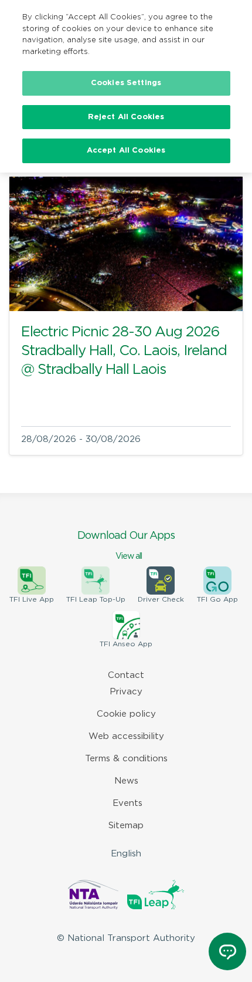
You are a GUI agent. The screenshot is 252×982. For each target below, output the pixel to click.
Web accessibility (126, 736)
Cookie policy (126, 714)
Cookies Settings (126, 83)
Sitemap (126, 825)
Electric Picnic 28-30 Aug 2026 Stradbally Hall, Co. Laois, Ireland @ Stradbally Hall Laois (124, 351)
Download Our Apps (126, 545)
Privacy (126, 692)
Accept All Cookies (126, 150)
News (126, 781)
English (126, 854)
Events (127, 803)
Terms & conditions (126, 758)
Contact (126, 675)
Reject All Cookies (126, 117)
